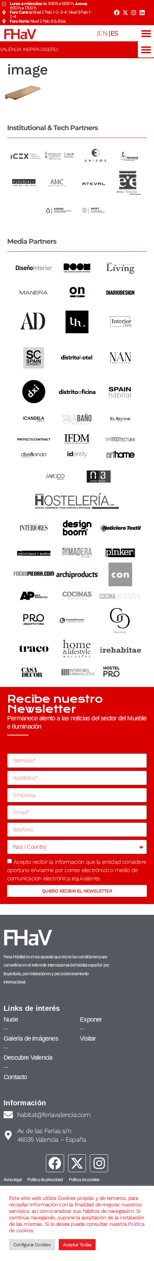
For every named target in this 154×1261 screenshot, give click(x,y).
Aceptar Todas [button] (77, 1244)
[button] (146, 33)
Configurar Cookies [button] (32, 1244)
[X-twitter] (125, 13)
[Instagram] (134, 13)
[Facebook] (117, 13)
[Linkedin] (142, 13)
